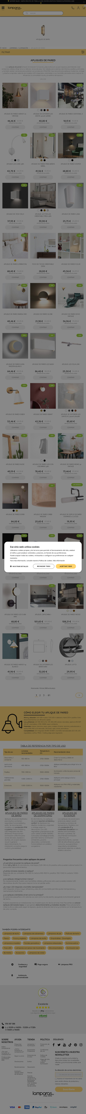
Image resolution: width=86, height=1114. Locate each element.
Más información (59, 561)
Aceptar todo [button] (66, 566)
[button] (19, 566)
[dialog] (43, 557)
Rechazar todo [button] (43, 566)
